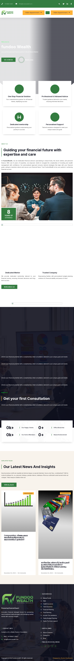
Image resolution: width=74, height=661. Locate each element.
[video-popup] (21, 60)
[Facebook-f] (42, 646)
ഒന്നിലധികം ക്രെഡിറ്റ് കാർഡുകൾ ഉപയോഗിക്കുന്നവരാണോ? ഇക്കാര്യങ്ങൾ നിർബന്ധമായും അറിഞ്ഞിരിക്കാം (55, 565)
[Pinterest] (55, 646)
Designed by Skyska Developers (63, 658)
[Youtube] (52, 646)
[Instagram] (48, 646)
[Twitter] (45, 646)
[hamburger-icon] (48, 12)
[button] (59, 3)
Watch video (29, 60)
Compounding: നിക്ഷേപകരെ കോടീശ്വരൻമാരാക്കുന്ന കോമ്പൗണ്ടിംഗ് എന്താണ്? (16, 537)
